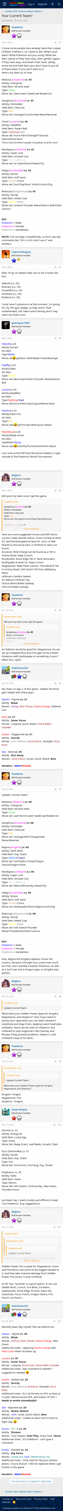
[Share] (55, 43)
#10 (59, 1124)
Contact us (7, 1498)
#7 (60, 789)
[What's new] (52, 4)
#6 (60, 683)
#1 (60, 42)
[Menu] (5, 4)
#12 (59, 1321)
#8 (60, 996)
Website (6, 1502)
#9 (60, 1061)
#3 (60, 338)
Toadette (8, 20)
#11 (59, 1227)
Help (52, 1498)
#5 (60, 610)
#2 (60, 267)
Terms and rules (23, 1498)
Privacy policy (40, 1498)
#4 (60, 490)
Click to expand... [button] (31, 528)
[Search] (59, 4)
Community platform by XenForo (29, 1508)
